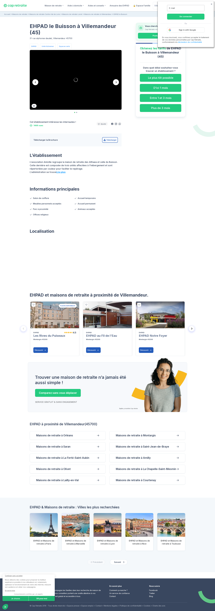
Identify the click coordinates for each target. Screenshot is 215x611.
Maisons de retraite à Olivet (53, 469)
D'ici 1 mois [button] (160, 87)
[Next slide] (116, 82)
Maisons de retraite (19, 14)
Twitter (152, 593)
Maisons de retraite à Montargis (136, 435)
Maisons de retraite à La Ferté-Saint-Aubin (62, 457)
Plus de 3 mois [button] (160, 108)
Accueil (7, 14)
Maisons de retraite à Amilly (133, 457)
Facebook (153, 590)
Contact (112, 596)
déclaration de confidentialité (190, 42)
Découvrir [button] (39, 350)
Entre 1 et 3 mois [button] (160, 98)
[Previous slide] (23, 329)
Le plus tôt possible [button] (160, 77)
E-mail (172, 8)
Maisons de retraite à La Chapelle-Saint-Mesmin (146, 469)
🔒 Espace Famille (141, 5)
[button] (112, 124)
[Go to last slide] (35, 82)
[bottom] (34, 305)
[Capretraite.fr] (15, 5)
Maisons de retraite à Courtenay (136, 480)
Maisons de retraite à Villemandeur (97, 14)
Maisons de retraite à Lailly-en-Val (57, 480)
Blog (151, 596)
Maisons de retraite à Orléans (54, 435)
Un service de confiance (119, 593)
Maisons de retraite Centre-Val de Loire (44, 14)
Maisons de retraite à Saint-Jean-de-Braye (142, 446)
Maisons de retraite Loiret (72, 14)
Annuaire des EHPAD (119, 5)
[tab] (74, 112)
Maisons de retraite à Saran (53, 446)
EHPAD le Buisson (120, 14)
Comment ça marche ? (118, 590)
